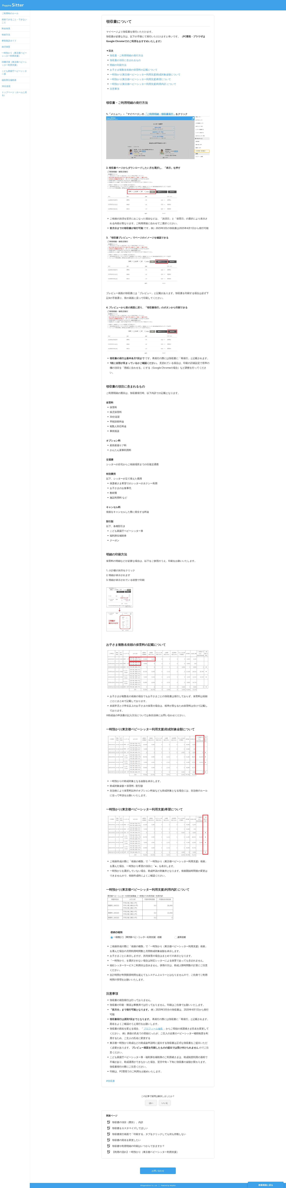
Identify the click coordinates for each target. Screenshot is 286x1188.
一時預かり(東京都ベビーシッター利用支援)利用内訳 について (143, 84)
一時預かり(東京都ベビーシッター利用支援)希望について (140, 79)
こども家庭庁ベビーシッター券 (14, 72)
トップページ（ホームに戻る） (14, 94)
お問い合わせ (158, 1170)
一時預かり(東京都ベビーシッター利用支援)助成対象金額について (145, 74)
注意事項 (114, 88)
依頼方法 (6, 34)
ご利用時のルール (10, 13)
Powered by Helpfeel (168, 1185)
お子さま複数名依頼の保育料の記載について (133, 69)
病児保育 (6, 46)
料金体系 (6, 28)
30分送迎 (6, 86)
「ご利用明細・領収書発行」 (160, 114)
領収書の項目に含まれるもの (125, 60)
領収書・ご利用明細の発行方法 (126, 55)
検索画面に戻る (265, 1185)
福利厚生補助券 (9, 80)
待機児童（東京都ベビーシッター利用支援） (14, 63)
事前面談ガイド (9, 40)
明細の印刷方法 (118, 65)
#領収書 (110, 1081)
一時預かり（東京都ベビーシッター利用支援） (14, 54)
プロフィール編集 (153, 1028)
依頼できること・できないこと (14, 21)
